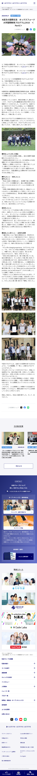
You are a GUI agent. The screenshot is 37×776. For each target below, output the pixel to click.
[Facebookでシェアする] (31, 29)
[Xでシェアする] (27, 29)
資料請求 (4, 705)
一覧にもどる (18, 466)
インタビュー (5, 682)
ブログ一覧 (5, 696)
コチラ (24, 66)
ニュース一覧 (5, 691)
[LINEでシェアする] (34, 29)
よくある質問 (5, 709)
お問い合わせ (5, 714)
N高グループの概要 (7, 659)
